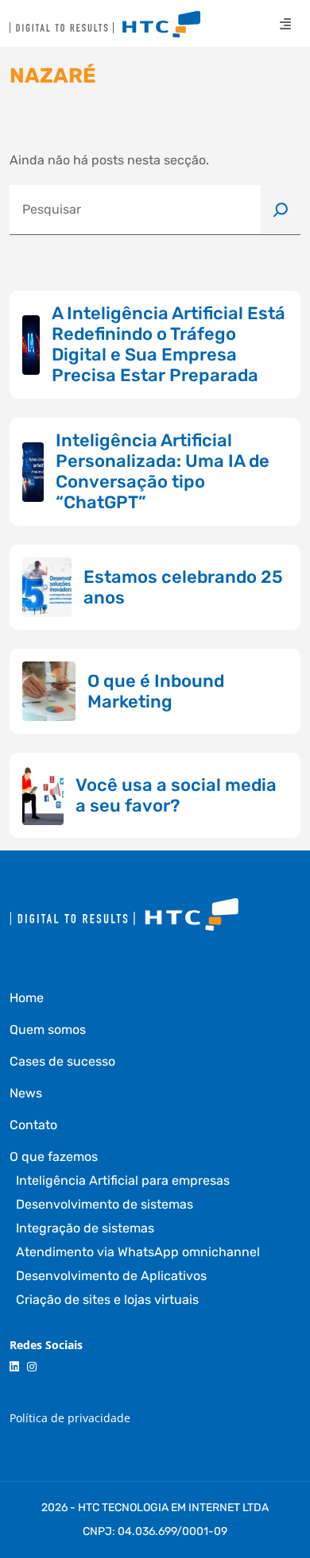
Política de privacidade (70, 1417)
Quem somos (48, 1029)
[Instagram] (32, 1367)
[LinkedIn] (14, 1367)
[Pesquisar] (280, 209)
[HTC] (105, 24)
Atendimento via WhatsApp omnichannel (138, 1251)
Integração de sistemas (85, 1228)
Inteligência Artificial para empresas (123, 1180)
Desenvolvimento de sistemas (104, 1204)
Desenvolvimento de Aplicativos (111, 1275)
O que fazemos (54, 1156)
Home (27, 997)
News (26, 1093)
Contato (33, 1124)
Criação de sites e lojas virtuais (107, 1299)
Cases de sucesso (62, 1061)
